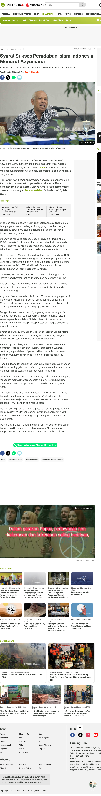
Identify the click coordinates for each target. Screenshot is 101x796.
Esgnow (3, 749)
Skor (40, 734)
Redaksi (22, 764)
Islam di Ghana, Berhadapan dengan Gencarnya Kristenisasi (58, 210)
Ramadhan (23, 752)
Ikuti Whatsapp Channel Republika (37, 445)
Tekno (21, 745)
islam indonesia (32, 460)
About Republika (7, 764)
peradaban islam (15, 460)
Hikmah (23, 20)
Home (2, 49)
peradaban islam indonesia (52, 460)
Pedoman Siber (45, 764)
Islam (41, 167)
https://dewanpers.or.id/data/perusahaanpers (21, 782)
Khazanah (11, 49)
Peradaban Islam (34, 190)
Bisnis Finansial (45, 745)
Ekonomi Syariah (22, 14)
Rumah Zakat (45, 20)
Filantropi (33, 20)
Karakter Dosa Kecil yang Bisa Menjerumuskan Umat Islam (10, 210)
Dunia (15, 20)
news (67, 14)
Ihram (68, 20)
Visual (21, 749)
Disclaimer (4, 768)
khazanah (47, 14)
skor (36, 14)
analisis (78, 14)
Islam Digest (58, 20)
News (2, 741)
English (42, 749)
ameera (6, 14)
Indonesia (6, 20)
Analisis (22, 741)
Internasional (5, 745)
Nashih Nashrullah (32, 72)
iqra (59, 14)
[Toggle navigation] (3, 5)
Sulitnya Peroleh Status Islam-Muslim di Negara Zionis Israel (34, 210)
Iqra (21, 738)
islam (3, 460)
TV (1, 752)
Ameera (3, 734)
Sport (41, 741)
